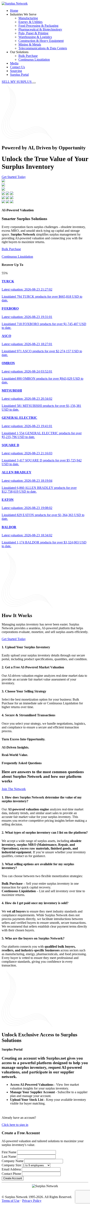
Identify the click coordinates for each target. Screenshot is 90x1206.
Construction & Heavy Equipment (41, 40)
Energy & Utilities (30, 22)
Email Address (11, 1169)
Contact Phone (11, 1173)
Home (14, 10)
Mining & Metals (29, 44)
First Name (9, 1152)
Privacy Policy (31, 1200)
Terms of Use (10, 1200)
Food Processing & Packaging (38, 25)
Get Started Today (14, 177)
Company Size (11, 1165)
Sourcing (16, 71)
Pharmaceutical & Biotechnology (40, 29)
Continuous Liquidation (34, 59)
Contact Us (17, 67)
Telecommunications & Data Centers (42, 48)
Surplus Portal (19, 74)
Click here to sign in (15, 1125)
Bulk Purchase (28, 56)
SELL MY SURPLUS (17, 81)
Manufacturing (28, 18)
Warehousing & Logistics (35, 37)
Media (14, 63)
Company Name (12, 1161)
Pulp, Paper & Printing (33, 33)
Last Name (9, 1156)
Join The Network (14, 789)
